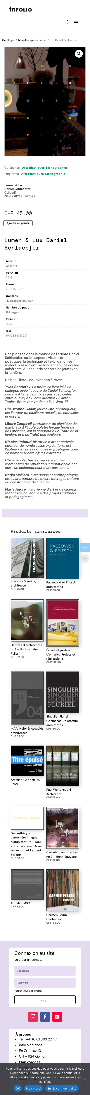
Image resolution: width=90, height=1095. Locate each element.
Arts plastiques (26, 40)
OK (18, 1088)
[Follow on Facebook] (45, 1017)
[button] (79, 54)
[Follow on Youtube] (57, 1017)
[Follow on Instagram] (33, 1017)
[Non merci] (84, 1079)
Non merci (33, 1088)
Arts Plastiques (32, 174)
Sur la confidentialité (62, 1088)
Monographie (55, 174)
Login (45, 999)
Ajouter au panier (18, 223)
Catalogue (8, 40)
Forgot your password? (28, 990)
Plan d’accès (30, 1062)
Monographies (57, 168)
